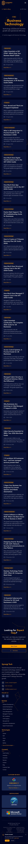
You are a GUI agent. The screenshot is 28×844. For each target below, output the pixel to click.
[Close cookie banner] (26, 835)
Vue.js (4, 738)
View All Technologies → (8, 745)
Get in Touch (14, 646)
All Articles (15, 650)
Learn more (16, 838)
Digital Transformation (8, 725)
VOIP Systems (6, 718)
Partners (5, 760)
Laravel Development (8, 707)
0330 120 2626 (8, 686)
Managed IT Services (8, 714)
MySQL (4, 743)
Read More (7, 67)
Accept (7, 840)
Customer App (6, 767)
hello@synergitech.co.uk (11, 689)
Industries (5, 758)
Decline (12, 840)
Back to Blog (7, 9)
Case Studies (6, 753)
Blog (4, 765)
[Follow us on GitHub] (7, 696)
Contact (4, 769)
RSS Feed (24, 9)
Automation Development (9, 723)
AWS (4, 740)
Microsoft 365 (6, 721)
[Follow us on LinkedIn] (3, 696)
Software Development (8, 704)
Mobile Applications (7, 709)
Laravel (4, 733)
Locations (5, 755)
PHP (4, 736)
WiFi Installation (6, 716)
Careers (4, 762)
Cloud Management (7, 711)
